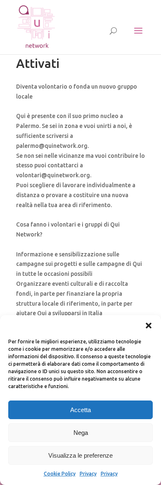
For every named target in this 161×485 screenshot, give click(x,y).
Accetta (80, 409)
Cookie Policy (60, 473)
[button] (148, 325)
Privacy (88, 473)
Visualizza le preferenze (80, 455)
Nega (80, 432)
